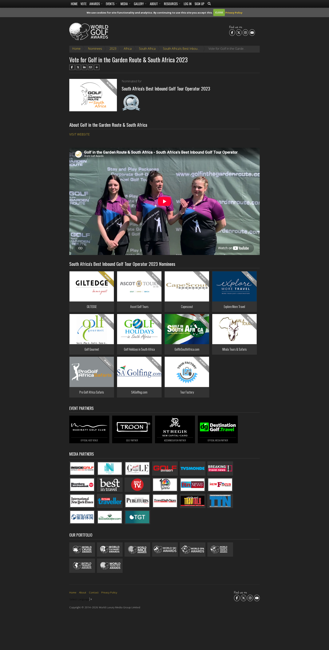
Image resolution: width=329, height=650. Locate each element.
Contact (94, 592)
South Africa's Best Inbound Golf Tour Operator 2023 (199, 48)
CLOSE (219, 12)
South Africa (147, 48)
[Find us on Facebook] (232, 32)
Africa (128, 48)
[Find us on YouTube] (252, 32)
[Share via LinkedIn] (84, 67)
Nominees (95, 48)
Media (125, 4)
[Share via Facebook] (71, 67)
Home (74, 4)
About (154, 4)
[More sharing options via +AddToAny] (96, 67)
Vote (83, 4)
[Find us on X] (239, 32)
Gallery (139, 4)
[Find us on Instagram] (245, 32)
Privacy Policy (233, 12)
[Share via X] (78, 67)
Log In (188, 4)
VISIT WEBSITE (79, 134)
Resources (171, 4)
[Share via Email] (90, 67)
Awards (95, 4)
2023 (112, 48)
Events (110, 4)
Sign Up (199, 4)
